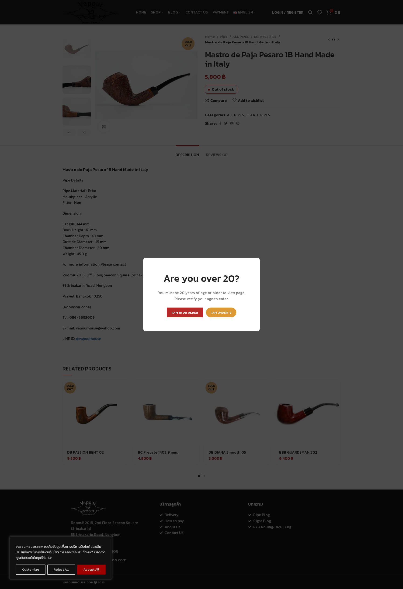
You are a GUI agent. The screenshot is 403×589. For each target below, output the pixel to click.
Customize (30, 569)
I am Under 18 (221, 312)
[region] (60, 558)
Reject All (61, 569)
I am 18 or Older (185, 312)
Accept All (91, 569)
